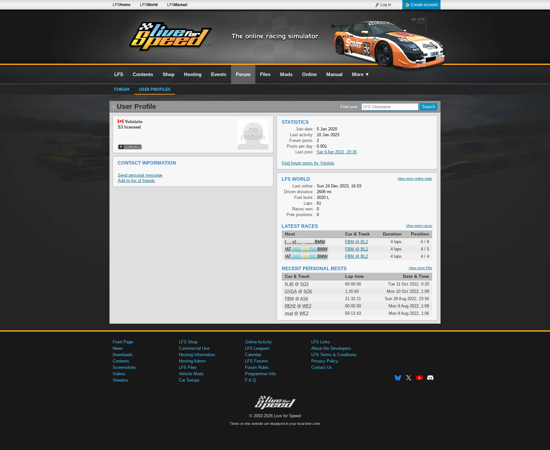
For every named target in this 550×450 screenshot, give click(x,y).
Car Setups (189, 380)
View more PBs (420, 268)
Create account (424, 5)
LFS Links (320, 342)
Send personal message (140, 175)
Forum (122, 89)
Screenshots (124, 367)
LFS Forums (256, 361)
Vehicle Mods (191, 373)
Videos (119, 373)
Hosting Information (197, 354)
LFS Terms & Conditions (333, 354)
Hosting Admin (192, 361)
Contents (121, 361)
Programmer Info (260, 373)
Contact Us (321, 367)
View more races (419, 226)
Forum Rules (257, 367)
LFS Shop (188, 342)
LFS (121, 5)
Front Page (123, 342)
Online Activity (258, 342)
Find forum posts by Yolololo (308, 163)
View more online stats (415, 178)
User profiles (155, 89)
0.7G (207, 45)
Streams (120, 380)
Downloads (123, 354)
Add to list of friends (136, 180)
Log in (385, 5)
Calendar (253, 354)
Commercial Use (194, 348)
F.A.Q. (251, 380)
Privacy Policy (324, 361)
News (118, 348)
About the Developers (331, 348)
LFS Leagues (257, 348)
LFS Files (188, 367)
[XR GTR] (386, 40)
